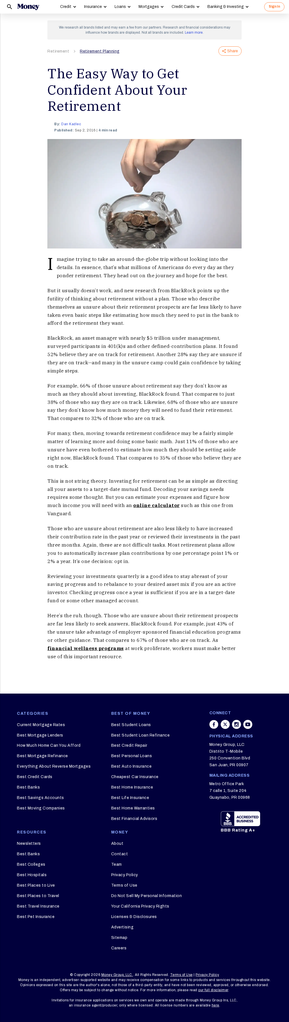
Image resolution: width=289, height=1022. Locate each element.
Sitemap (119, 938)
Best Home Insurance (132, 787)
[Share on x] (225, 724)
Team (116, 864)
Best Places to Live (36, 885)
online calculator (156, 505)
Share (232, 51)
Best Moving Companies (41, 808)
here (215, 1005)
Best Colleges (31, 864)
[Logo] (28, 7)
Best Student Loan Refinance (140, 735)
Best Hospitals (32, 875)
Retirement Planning (100, 51)
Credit (65, 7)
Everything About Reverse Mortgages (54, 766)
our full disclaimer (213, 990)
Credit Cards (183, 7)
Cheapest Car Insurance (135, 777)
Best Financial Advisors (134, 819)
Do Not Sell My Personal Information (146, 896)
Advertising (122, 927)
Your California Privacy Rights (140, 906)
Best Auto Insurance (131, 766)
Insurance (93, 7)
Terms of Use (124, 885)
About (117, 843)
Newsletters (29, 843)
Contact (119, 854)
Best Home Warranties (133, 808)
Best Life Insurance (130, 798)
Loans (120, 7)
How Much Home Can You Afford (48, 745)
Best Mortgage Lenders (40, 735)
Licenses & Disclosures (134, 917)
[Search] (10, 7)
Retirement (58, 51)
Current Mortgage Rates (41, 725)
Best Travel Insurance (38, 906)
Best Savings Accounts (40, 798)
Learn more (194, 32)
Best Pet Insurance (35, 917)
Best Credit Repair (129, 745)
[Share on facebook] (213, 724)
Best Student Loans (131, 725)
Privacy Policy (124, 875)
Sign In (274, 6)
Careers (119, 948)
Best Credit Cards (34, 777)
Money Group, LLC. (117, 975)
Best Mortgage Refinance (42, 756)
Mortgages (149, 7)
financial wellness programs (85, 648)
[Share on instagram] (236, 724)
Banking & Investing (225, 7)
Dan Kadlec (71, 124)
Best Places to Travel (38, 896)
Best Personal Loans (131, 756)
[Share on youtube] (247, 724)
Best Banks (28, 787)
